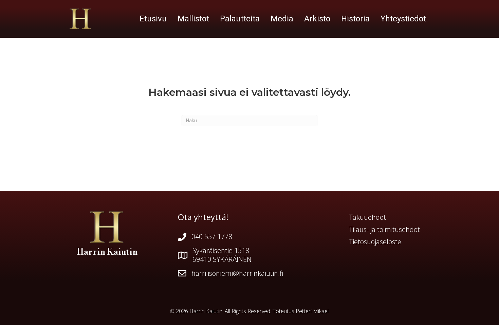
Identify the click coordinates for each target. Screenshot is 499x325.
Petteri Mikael (312, 311)
